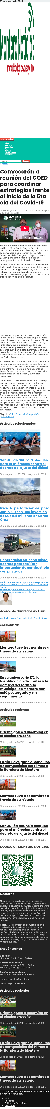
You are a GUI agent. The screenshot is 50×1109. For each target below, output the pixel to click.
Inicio (7, 143)
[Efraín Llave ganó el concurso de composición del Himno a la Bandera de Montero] (8, 755)
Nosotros (9, 154)
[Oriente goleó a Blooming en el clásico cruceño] (8, 725)
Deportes (9, 147)
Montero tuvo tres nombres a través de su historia (24, 649)
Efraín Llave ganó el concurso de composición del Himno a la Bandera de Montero (25, 766)
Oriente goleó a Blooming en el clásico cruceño (24, 734)
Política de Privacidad (16, 1103)
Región (8, 151)
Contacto (10, 1105)
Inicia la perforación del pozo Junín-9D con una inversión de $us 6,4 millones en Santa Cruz (24, 514)
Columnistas (10, 153)
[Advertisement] (25, 112)
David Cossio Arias (9, 212)
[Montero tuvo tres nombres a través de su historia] (8, 641)
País (6, 149)
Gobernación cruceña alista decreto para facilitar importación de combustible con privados (24, 566)
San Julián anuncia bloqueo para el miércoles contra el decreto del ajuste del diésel (24, 464)
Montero (8, 145)
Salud (12, 414)
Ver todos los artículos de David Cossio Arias (25, 618)
